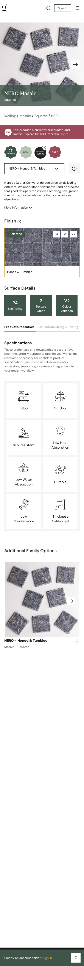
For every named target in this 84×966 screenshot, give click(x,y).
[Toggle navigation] (78, 8)
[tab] (20, 328)
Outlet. (64, 134)
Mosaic (25, 116)
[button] (74, 168)
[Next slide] (75, 64)
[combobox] (31, 169)
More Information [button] (16, 207)
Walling (10, 116)
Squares (41, 116)
